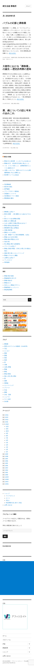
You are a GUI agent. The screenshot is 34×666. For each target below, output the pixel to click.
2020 (7, 424)
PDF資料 (7, 262)
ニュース (7, 397)
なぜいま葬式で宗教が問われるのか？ (15, 223)
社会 (4, 59)
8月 (7, 435)
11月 (7, 429)
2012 (6, 470)
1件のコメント (9, 59)
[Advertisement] (17, 578)
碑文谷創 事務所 (10, 6)
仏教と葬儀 (7, 367)
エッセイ (7, 351)
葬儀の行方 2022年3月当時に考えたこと (16, 163)
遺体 (5, 381)
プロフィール (7, 640)
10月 (7, 431)
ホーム (5, 636)
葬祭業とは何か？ (9, 212)
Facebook (7, 546)
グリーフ (7, 387)
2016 (6, 461)
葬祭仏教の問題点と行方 (11, 239)
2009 (6, 477)
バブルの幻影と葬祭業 (14, 23)
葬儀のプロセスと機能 (10, 255)
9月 (7, 433)
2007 (6, 481)
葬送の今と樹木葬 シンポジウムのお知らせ (17, 161)
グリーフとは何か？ (10, 246)
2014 (6, 465)
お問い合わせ (8, 505)
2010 (6, 475)
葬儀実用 (5, 648)
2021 (6, 422)
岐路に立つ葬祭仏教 (10, 221)
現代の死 (7, 241)
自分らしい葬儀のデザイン (12, 285)
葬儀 (21, 57)
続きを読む (12, 53)
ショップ (7, 493)
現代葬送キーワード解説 (11, 196)
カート (8, 498)
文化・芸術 (7, 394)
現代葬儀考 (7, 184)
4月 (7, 445)
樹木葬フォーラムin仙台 (11, 175)
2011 (6, 472)
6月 (7, 440)
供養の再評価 (8, 230)
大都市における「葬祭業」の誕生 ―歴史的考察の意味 (17, 67)
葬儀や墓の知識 (9, 276)
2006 (6, 484)
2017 (6, 458)
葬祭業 (13, 57)
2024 (6, 415)
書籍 (5, 392)
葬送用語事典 (8, 289)
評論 (4, 644)
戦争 (5, 360)
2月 (7, 449)
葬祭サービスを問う (10, 232)
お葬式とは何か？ (9, 258)
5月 (7, 442)
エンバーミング (9, 385)
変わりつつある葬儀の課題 (12, 218)
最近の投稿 (7, 157)
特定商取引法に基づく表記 (14, 502)
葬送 (24, 57)
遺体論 (6, 383)
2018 (6, 456)
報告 (16, 57)
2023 (6, 417)
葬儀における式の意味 (10, 237)
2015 (6, 463)
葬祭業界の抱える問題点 (11, 228)
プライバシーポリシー (17, 661)
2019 (6, 454)
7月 (7, 438)
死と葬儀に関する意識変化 (12, 244)
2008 (6, 479)
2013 (6, 468)
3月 (7, 447)
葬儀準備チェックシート (11, 287)
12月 (7, 426)
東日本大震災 (8, 186)
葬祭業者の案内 (9, 198)
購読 (5, 536)
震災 (5, 358)
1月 (7, 452)
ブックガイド (8, 260)
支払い (8, 500)
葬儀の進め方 (8, 280)
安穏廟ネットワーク (10, 193)
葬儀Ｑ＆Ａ (7, 283)
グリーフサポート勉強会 (11, 191)
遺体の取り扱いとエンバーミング (14, 253)
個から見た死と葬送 (10, 376)
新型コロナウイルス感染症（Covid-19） (16, 346)
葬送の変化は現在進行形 (11, 225)
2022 (6, 419)
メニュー (28, 6)
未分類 (6, 401)
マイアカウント (10, 496)
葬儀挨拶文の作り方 (10, 278)
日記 (12, 147)
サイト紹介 (7, 399)
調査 (5, 355)
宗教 (19, 57)
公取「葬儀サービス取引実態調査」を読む (16, 235)
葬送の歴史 (28, 57)
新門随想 (7, 189)
